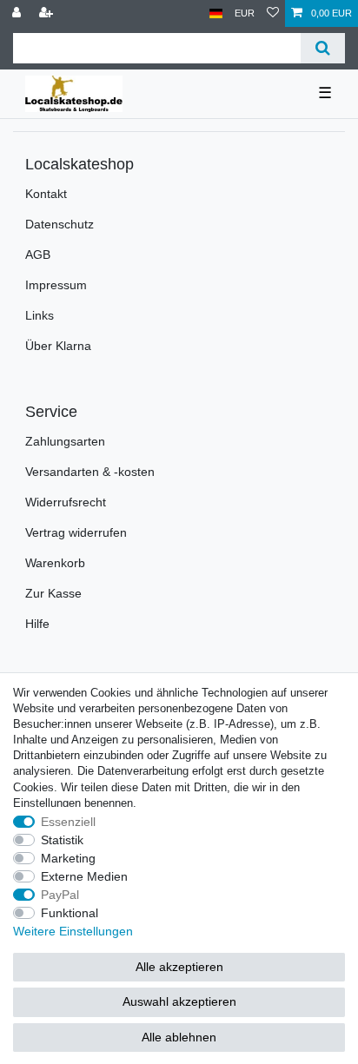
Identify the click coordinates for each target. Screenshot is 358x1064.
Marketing (68, 858)
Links (39, 315)
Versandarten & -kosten (90, 472)
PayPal (60, 895)
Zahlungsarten (65, 441)
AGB (37, 254)
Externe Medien (84, 876)
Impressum (56, 285)
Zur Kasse (53, 593)
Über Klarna (58, 346)
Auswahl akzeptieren (179, 1001)
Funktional (69, 913)
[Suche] (323, 48)
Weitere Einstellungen (73, 931)
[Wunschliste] (273, 13)
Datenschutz (59, 224)
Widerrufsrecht (65, 502)
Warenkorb (55, 563)
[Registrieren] (48, 13)
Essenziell (68, 822)
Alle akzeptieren (179, 967)
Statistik (62, 840)
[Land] (216, 13)
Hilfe (37, 624)
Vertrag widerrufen (76, 532)
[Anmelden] (18, 13)
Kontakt (46, 194)
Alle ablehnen (179, 1037)
